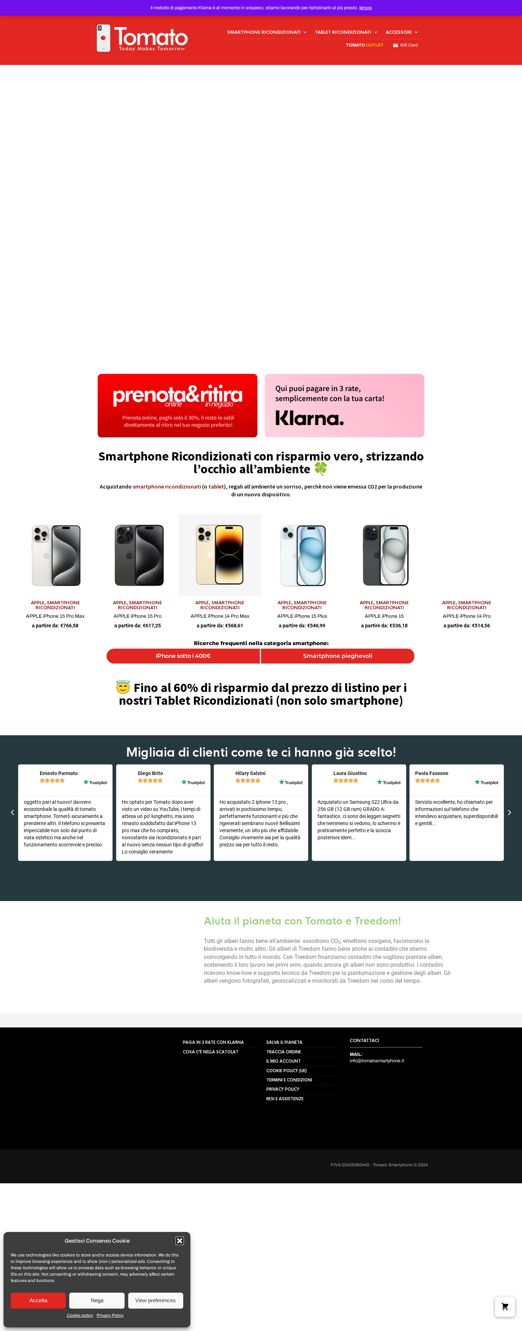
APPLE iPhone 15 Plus (302, 616)
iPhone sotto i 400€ (183, 656)
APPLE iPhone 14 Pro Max (220, 616)
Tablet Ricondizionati (343, 32)
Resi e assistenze (285, 1098)
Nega (97, 1300)
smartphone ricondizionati (167, 486)
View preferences (155, 1300)
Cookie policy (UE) (286, 1070)
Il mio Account (283, 1061)
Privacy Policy (110, 1315)
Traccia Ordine (283, 1051)
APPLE (37, 603)
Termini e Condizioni (289, 1080)
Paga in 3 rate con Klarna (213, 1042)
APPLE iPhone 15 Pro (138, 616)
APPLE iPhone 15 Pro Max (55, 616)
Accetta (38, 1300)
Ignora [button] (365, 7)
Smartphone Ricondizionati (264, 32)
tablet (216, 486)
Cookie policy (80, 1315)
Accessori (399, 32)
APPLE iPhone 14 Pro (467, 616)
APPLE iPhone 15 (384, 616)
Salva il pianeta (284, 1042)
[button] (179, 1240)
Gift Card (408, 45)
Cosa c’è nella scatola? (210, 1051)
